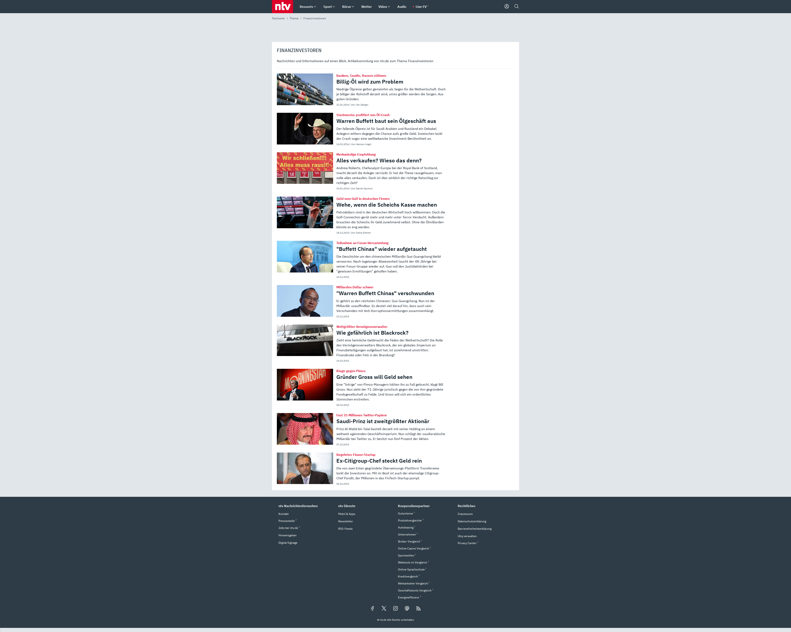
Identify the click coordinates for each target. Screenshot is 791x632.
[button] (305, 505)
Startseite (278, 18)
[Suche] (516, 6)
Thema (294, 18)
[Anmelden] (506, 6)
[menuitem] (315, 7)
